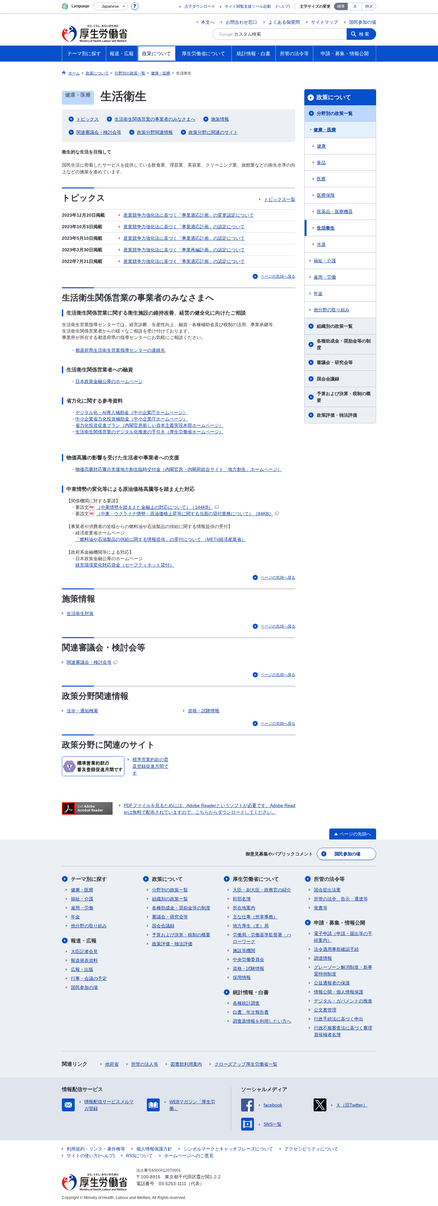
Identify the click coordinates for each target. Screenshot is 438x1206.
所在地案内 (244, 907)
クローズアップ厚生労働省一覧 (246, 1064)
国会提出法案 (327, 889)
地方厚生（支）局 (251, 925)
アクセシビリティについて (311, 1148)
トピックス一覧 (279, 199)
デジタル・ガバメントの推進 (343, 1000)
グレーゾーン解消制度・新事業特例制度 (343, 970)
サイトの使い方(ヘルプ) (91, 1155)
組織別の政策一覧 (335, 326)
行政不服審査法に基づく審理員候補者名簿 (343, 1031)
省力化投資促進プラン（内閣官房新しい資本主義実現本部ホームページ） (149, 425)
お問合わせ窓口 (241, 22)
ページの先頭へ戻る (278, 276)
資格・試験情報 (203, 710)
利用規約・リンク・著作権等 (96, 1148)
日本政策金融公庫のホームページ (109, 381)
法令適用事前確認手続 (336, 949)
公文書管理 (325, 1009)
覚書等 (320, 907)
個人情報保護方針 (154, 1148)
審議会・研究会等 (335, 362)
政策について (333, 97)
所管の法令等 (329, 879)
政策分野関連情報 (155, 132)
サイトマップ (324, 22)
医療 (321, 178)
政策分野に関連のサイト (213, 132)
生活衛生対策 (80, 613)
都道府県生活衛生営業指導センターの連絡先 (120, 350)
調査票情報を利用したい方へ (262, 1021)
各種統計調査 (246, 1003)
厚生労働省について (256, 879)
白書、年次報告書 (251, 1012)
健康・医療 (325, 129)
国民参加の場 (362, 22)
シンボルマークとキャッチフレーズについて (228, 1148)
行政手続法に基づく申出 (338, 1018)
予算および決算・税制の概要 (344, 397)
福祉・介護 (325, 260)
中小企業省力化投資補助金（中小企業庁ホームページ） (131, 418)
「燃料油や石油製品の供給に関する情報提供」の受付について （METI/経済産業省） (160, 539)
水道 (321, 244)
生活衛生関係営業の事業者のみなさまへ (154, 119)
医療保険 (326, 195)
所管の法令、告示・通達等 (341, 898)
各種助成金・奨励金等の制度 (344, 344)
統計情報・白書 (251, 992)
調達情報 (323, 958)
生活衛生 (326, 227)
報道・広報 (84, 940)
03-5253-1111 (172, 1183)
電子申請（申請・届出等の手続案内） (343, 937)
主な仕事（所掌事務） (255, 916)
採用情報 (242, 977)
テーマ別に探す (89, 879)
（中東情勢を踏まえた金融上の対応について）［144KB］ (154, 507)
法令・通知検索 (82, 710)
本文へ (208, 22)
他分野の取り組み (332, 309)
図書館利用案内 (186, 1064)
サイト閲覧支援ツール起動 (248, 6)
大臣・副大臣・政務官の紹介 (262, 889)
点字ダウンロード (199, 6)
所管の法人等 (144, 1064)
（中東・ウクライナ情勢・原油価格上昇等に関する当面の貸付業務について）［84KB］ (184, 513)
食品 (321, 162)
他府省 (112, 1064)
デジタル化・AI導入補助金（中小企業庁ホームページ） (131, 412)
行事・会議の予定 (89, 978)
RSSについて (139, 1155)
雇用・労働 (325, 277)
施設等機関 (244, 950)
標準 (341, 6)
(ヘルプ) (283, 6)
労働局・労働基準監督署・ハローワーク (262, 938)
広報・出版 (82, 969)
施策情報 (220, 119)
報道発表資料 (84, 960)
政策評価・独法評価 (337, 415)
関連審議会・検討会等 (98, 132)
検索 (364, 34)
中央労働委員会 (248, 959)
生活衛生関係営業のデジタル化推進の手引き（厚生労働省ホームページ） (149, 431)
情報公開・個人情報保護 (338, 991)
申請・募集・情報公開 (339, 922)
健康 (321, 146)
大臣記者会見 (84, 951)
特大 (369, 6)
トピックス (87, 119)
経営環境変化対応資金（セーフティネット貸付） (124, 565)
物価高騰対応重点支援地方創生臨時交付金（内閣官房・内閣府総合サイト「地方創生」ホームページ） (178, 469)
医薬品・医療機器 (335, 211)
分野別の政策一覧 (335, 113)
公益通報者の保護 (332, 982)
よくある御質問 (284, 22)
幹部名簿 (242, 898)
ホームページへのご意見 (189, 1155)
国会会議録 (328, 378)
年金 (318, 293)
